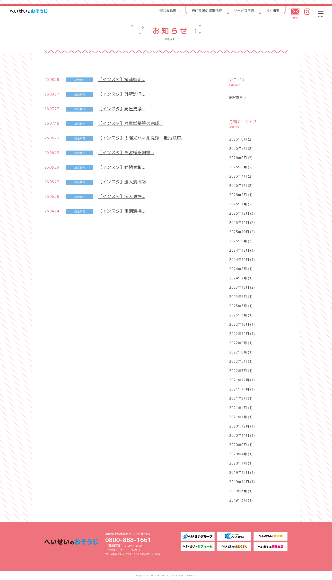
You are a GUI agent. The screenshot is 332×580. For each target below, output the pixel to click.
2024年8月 (238, 268)
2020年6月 (238, 444)
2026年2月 (238, 194)
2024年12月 (239, 250)
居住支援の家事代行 (207, 10)
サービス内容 (244, 10)
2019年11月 (239, 481)
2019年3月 (238, 500)
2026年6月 (238, 157)
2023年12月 (239, 287)
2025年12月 (239, 213)
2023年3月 (238, 315)
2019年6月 (238, 491)
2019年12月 (239, 472)
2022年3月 (238, 370)
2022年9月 (238, 343)
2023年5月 (238, 306)
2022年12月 (239, 324)
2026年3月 (238, 185)
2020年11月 (239, 435)
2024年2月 (238, 278)
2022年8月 (238, 352)
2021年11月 (239, 389)
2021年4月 (238, 407)
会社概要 (273, 10)
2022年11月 (239, 333)
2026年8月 (238, 139)
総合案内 (237, 97)
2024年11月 (239, 259)
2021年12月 (239, 380)
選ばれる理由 (169, 10)
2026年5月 (238, 167)
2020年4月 (238, 454)
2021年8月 (238, 398)
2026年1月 (238, 204)
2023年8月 (238, 296)
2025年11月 (239, 222)
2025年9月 (238, 241)
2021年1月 (238, 417)
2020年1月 (238, 463)
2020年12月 (239, 426)
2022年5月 (238, 361)
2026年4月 (238, 176)
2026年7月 (238, 148)
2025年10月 (239, 231)
